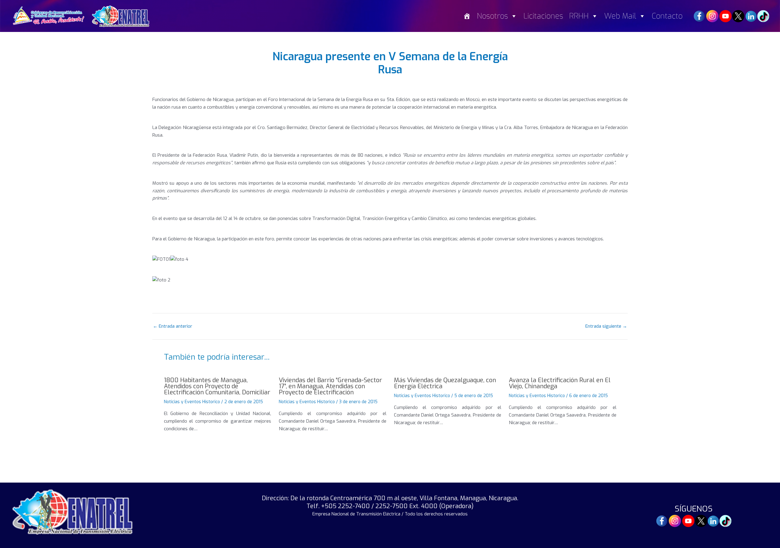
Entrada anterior (172, 326)
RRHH (579, 16)
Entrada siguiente (606, 326)
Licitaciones (543, 16)
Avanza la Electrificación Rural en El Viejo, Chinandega (560, 383)
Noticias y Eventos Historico (192, 402)
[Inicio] (467, 16)
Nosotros (492, 16)
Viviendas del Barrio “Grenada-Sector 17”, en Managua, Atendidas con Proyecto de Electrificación (330, 386)
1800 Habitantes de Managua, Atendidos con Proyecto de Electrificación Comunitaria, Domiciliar (217, 386)
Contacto (667, 16)
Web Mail (620, 16)
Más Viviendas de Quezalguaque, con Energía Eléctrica (445, 383)
